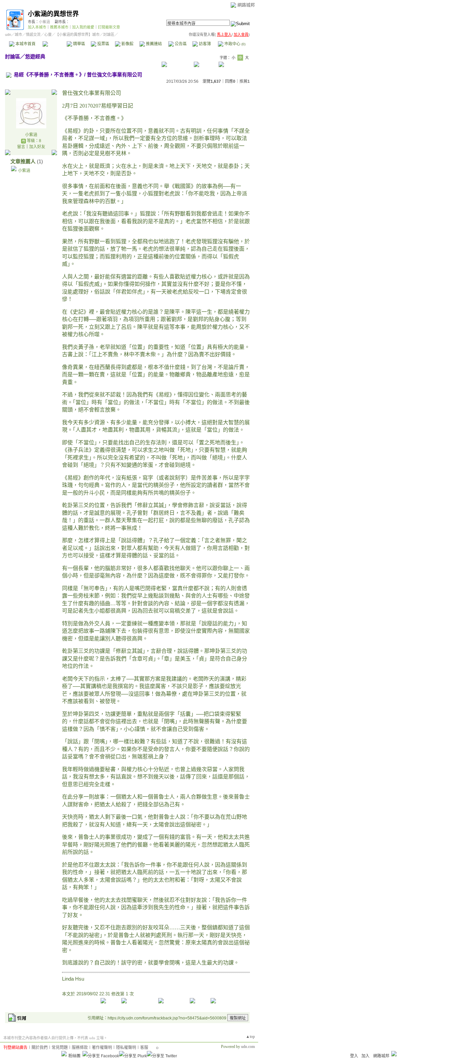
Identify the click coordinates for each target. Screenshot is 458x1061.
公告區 (180, 44)
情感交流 (33, 35)
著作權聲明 (102, 1047)
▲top (250, 1036)
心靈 (48, 35)
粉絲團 (74, 1056)
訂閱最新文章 (109, 27)
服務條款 (80, 1047)
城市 (18, 35)
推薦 (244, 81)
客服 (144, 1047)
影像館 (126, 44)
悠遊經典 (35, 56)
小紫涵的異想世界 (53, 13)
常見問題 (60, 1047)
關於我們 (40, 1047)
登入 (354, 1056)
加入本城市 (37, 27)
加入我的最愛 (83, 27)
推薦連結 (153, 44)
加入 (365, 1056)
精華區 (78, 44)
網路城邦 (246, 4)
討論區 (54, 44)
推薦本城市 (59, 27)
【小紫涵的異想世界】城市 (77, 35)
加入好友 (37, 146)
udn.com (248, 1046)
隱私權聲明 (126, 1047)
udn (8, 35)
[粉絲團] (64, 1053)
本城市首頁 (25, 44)
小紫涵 (44, 22)
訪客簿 (204, 44)
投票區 (102, 44)
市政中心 (234, 44)
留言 (21, 146)
